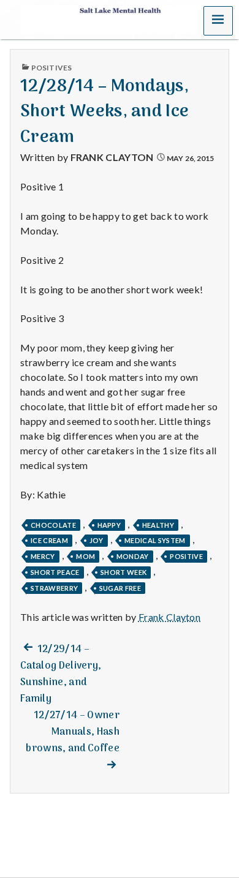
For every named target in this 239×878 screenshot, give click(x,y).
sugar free (120, 588)
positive (186, 556)
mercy (43, 556)
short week (123, 572)
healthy (158, 525)
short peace (55, 572)
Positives (51, 67)
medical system (154, 540)
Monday (132, 556)
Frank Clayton (112, 157)
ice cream (49, 540)
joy (96, 540)
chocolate (53, 525)
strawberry (54, 588)
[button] (218, 21)
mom (85, 556)
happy (109, 525)
